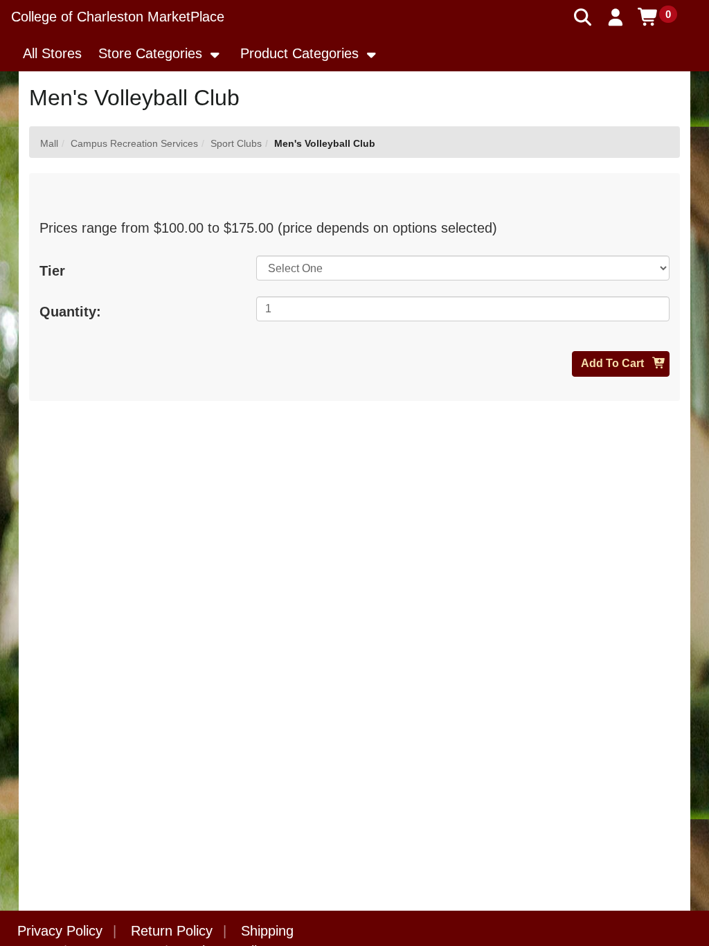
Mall (49, 143)
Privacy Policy (59, 930)
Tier (52, 270)
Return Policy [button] (172, 930)
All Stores (52, 53)
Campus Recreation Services (134, 143)
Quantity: (70, 311)
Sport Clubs (236, 143)
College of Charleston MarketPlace (117, 16)
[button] (616, 17)
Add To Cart (614, 363)
